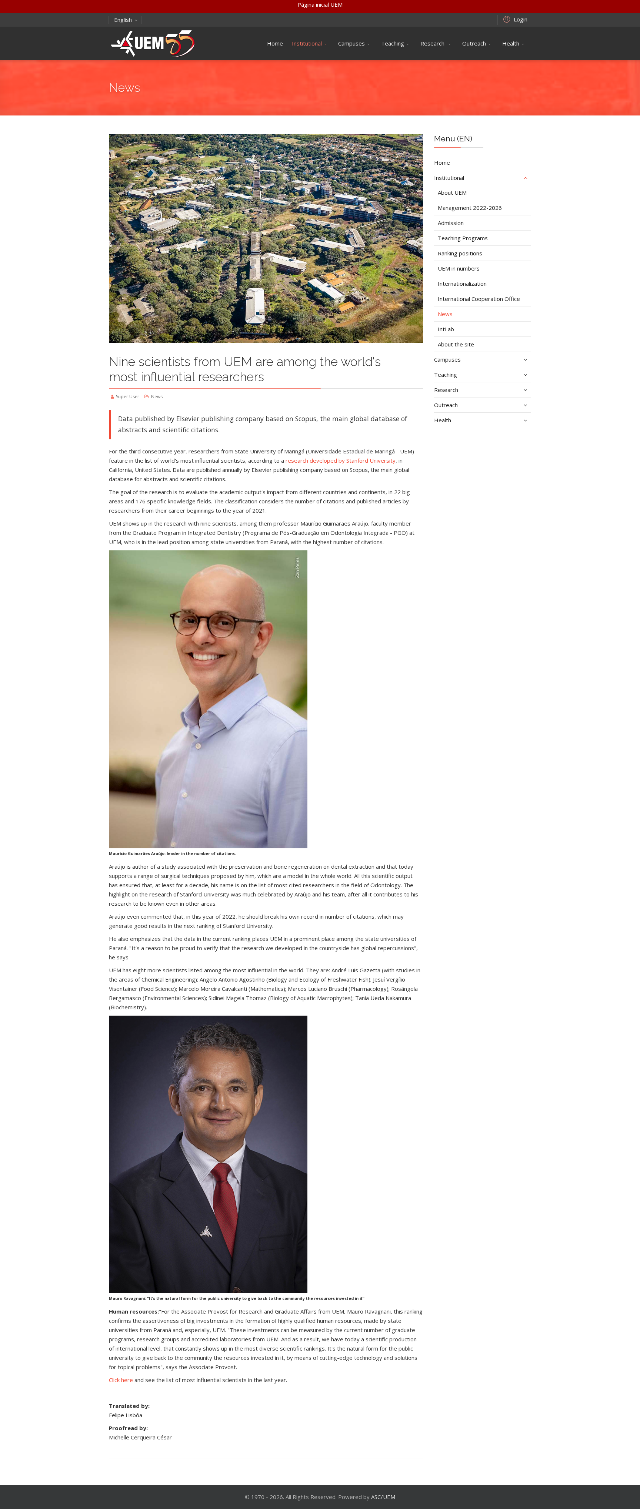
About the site (456, 344)
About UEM (452, 192)
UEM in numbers (459, 268)
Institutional (307, 43)
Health (510, 43)
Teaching (392, 43)
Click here (121, 1380)
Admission (451, 223)
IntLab (446, 329)
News (445, 314)
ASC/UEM (383, 1496)
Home (275, 43)
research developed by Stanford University (341, 460)
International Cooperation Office (479, 298)
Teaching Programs (463, 238)
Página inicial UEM (320, 4)
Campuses (351, 43)
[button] (514, 19)
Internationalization (462, 283)
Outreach (474, 43)
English (123, 19)
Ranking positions (460, 253)
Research (433, 43)
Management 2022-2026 (470, 207)
